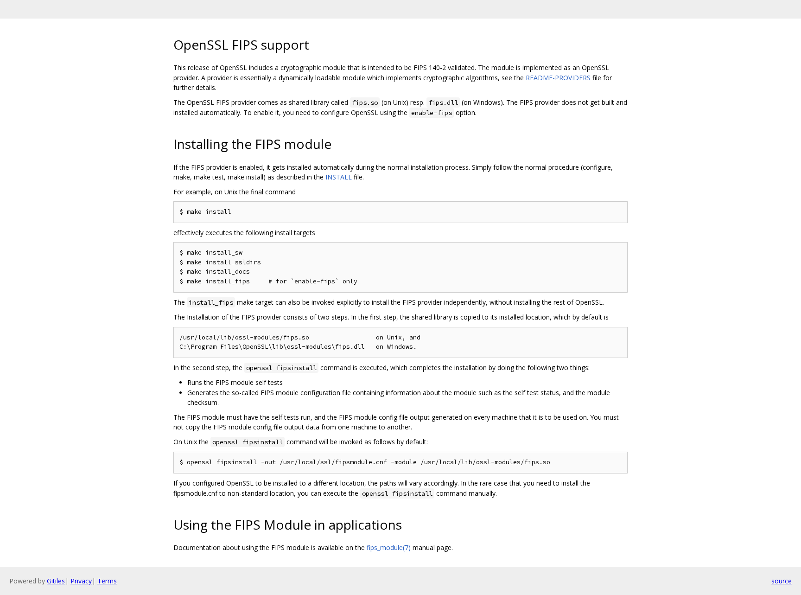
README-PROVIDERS (558, 77)
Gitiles (56, 580)
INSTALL (338, 177)
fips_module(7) (389, 547)
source (781, 580)
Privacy (81, 580)
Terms (107, 580)
